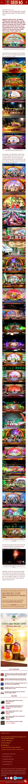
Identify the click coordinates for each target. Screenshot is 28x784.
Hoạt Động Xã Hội (6, 9)
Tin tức (11, 9)
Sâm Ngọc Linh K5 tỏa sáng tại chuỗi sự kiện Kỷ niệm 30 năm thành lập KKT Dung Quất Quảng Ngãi (16, 674)
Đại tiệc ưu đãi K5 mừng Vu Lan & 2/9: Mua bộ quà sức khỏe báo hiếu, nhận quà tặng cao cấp (15, 679)
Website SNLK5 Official (8, 594)
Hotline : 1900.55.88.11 (7, 740)
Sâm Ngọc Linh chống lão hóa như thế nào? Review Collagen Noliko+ (15, 692)
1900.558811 (13, 605)
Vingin (22, 782)
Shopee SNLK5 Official (12, 595)
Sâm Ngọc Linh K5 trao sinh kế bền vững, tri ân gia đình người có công (16, 688)
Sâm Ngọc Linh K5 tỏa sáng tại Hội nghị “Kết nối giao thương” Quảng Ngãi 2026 (16, 684)
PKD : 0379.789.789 (6, 743)
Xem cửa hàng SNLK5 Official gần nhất (12, 602)
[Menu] (2, 2)
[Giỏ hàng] (26, 2)
